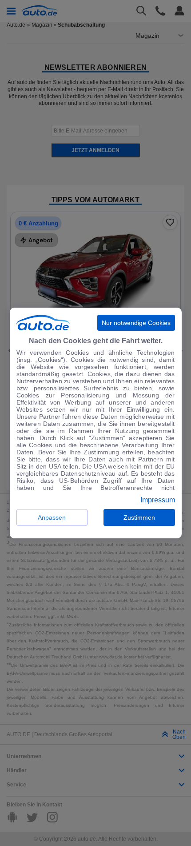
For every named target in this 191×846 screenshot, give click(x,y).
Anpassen (52, 517)
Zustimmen (139, 517)
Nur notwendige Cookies (136, 322)
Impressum (157, 500)
